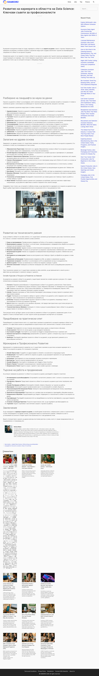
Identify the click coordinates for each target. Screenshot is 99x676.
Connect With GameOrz (61, 671)
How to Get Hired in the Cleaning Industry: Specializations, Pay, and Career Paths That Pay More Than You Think (88, 53)
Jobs (75, 2)
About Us (72, 671)
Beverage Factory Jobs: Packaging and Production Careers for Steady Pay (89, 152)
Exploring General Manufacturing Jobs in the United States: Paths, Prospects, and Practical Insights (89, 143)
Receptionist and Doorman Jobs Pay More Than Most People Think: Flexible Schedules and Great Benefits (89, 113)
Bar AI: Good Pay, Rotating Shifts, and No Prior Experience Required (89, 82)
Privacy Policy (42, 671)
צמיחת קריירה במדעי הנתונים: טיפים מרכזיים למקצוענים (18, 445)
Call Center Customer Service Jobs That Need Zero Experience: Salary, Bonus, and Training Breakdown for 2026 (88, 102)
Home (69, 2)
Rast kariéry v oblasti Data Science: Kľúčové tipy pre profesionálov (21, 444)
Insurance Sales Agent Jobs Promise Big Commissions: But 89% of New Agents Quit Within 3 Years (89, 33)
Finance (87, 2)
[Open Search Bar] (93, 2)
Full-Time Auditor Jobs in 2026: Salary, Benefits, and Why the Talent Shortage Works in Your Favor (88, 91)
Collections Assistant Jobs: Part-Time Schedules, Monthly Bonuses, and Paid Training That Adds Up (88, 73)
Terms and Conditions (30, 671)
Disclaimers (50, 671)
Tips (81, 2)
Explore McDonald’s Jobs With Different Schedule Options (88, 24)
